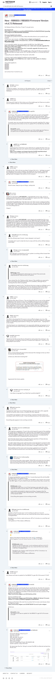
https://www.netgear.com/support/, (31, 39)
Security (29, 673)
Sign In (49, 2)
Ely (10, 193)
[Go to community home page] (10, 2)
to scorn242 (23, 349)
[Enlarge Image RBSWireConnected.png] (30, 655)
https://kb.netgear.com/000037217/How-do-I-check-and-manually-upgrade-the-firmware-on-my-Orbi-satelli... (27, 46)
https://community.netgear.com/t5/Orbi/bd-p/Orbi (22, 594)
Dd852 (11, 166)
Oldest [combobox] (49, 80)
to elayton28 (25, 250)
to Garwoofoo (25, 457)
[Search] (40, 2)
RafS (15, 457)
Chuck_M (14, 349)
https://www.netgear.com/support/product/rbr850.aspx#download (28, 151)
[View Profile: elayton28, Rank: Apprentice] (9, 235)
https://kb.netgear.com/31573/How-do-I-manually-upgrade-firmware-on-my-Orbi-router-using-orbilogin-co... (26, 49)
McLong (12, 216)
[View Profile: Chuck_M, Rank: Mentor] (9, 349)
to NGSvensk (26, 427)
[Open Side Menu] (3, 2)
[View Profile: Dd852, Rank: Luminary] (7, 167)
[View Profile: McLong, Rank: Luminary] (7, 216)
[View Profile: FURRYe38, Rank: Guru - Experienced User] (6, 16)
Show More (14, 159)
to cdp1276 (32, 111)
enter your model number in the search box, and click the (27, 41)
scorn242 (12, 335)
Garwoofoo (14, 265)
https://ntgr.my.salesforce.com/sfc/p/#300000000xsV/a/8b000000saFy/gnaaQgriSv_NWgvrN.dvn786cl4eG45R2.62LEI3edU (27, 31)
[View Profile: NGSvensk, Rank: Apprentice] (7, 408)
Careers (22, 673)
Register (44, 2)
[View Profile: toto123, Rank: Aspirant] (7, 572)
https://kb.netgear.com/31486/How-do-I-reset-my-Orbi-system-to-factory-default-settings (26, 59)
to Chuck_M (27, 389)
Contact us (14, 673)
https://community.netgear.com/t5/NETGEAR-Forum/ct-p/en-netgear (27, 604)
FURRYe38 (11, 15)
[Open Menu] (51, 6)
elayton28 (14, 234)
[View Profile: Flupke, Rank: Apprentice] (7, 316)
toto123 (11, 571)
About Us (5, 673)
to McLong (25, 234)
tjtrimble (12, 85)
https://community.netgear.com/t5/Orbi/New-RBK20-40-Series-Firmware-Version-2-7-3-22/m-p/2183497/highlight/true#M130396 (29, 598)
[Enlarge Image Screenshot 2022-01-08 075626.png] (29, 367)
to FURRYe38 (23, 144)
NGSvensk (12, 407)
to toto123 (31, 584)
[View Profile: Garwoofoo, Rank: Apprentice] (9, 266)
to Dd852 (31, 181)
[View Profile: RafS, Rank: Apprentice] (11, 457)
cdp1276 (12, 98)
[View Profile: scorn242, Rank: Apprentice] (7, 336)
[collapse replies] (3, 85)
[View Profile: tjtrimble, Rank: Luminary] (7, 85)
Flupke (11, 315)
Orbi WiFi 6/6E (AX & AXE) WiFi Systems (13, 6)
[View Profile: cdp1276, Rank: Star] (7, 99)
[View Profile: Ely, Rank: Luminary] (7, 193)
